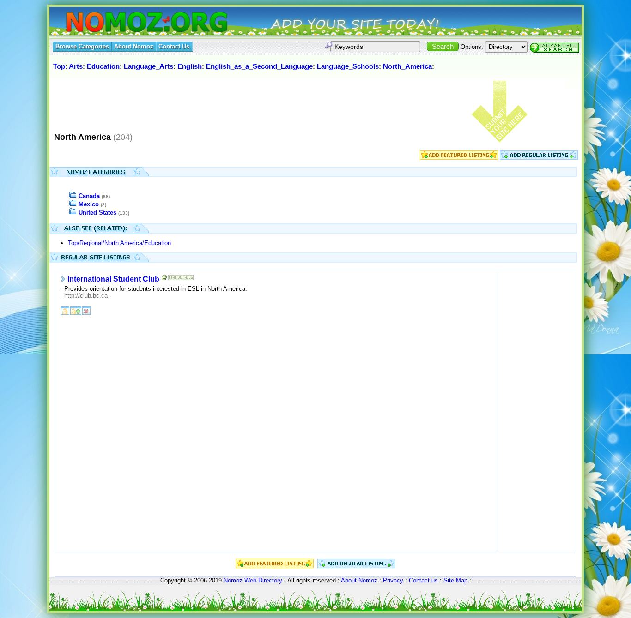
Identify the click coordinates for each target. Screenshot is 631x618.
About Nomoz (359, 580)
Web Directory (263, 580)
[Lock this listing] (65, 309)
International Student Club (113, 279)
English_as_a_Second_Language (259, 66)
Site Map (455, 580)
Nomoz (233, 580)
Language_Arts (148, 66)
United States (97, 212)
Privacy (393, 580)
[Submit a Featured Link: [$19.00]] (459, 157)
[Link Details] (181, 279)
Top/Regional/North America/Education (119, 243)
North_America (407, 66)
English (189, 66)
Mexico (89, 204)
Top (59, 66)
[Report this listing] (86, 309)
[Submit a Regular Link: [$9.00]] (539, 157)
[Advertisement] (220, 101)
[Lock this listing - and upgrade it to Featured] (76, 309)
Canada (89, 195)
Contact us (423, 580)
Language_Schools (348, 66)
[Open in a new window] (164, 279)
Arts (76, 66)
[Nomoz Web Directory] (129, 22)
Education (103, 66)
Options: (472, 46)
